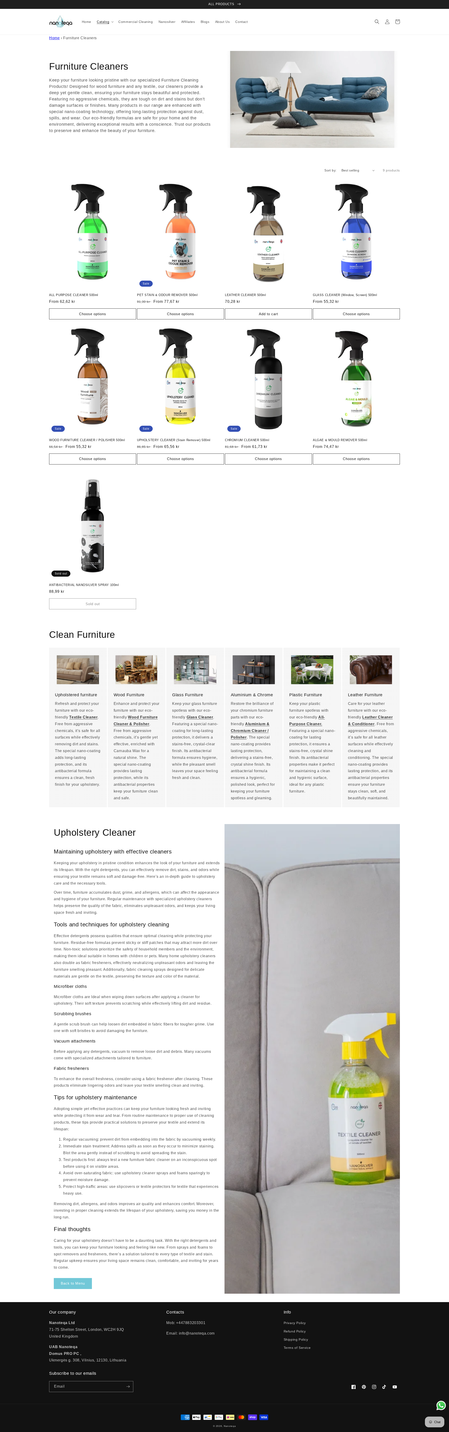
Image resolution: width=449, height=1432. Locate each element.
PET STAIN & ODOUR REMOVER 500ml (167, 295)
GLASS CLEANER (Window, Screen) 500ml (345, 295)
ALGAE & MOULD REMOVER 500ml (340, 440)
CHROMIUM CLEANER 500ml (247, 440)
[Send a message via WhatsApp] (441, 1405)
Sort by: (330, 170)
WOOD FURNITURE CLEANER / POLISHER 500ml (87, 440)
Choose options (92, 314)
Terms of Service (297, 1348)
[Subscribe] (128, 1386)
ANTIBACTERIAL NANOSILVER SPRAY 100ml (84, 585)
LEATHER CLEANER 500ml (245, 295)
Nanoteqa (230, 1426)
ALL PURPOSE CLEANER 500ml (73, 295)
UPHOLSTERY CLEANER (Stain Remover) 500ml (173, 440)
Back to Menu (73, 1283)
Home (54, 38)
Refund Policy (295, 1331)
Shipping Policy (296, 1339)
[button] (105, 22)
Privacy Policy (295, 1323)
